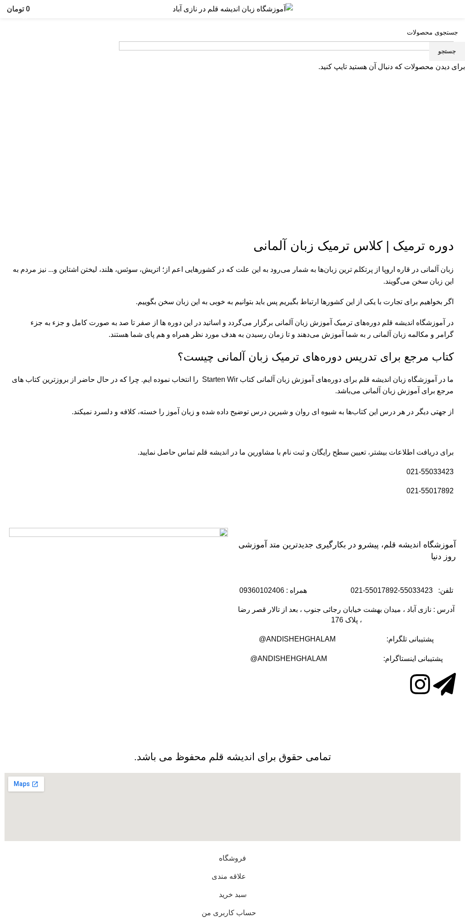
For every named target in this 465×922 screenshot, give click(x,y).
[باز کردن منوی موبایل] (454, 9)
